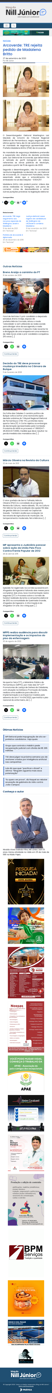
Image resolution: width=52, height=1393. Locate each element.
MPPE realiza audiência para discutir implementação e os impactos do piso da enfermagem (25, 635)
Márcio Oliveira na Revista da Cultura (26, 460)
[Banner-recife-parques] (26, 925)
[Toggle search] (13, 25)
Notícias (7, 40)
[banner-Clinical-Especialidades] (26, 1026)
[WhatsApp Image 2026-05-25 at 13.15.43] (26, 972)
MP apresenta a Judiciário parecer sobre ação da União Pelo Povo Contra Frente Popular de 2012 (24, 547)
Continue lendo (10, 354)
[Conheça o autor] (26, 822)
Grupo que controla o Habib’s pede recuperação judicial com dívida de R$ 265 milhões (26, 748)
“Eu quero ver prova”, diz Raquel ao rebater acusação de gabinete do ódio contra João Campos (26, 782)
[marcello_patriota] (26, 1355)
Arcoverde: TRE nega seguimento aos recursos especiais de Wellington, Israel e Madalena (12, 221)
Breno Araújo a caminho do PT (21, 272)
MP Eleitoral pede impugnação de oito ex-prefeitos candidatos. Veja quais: (25, 738)
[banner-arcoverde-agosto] (26, 249)
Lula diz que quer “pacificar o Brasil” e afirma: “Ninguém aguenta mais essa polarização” (23, 771)
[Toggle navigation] (7, 25)
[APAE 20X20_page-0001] (26, 1073)
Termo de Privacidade (26, 1386)
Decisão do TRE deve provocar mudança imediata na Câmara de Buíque (24, 366)
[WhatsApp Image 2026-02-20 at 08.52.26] (26, 881)
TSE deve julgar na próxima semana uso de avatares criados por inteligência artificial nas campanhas (26, 759)
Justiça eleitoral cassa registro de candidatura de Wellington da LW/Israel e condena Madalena (36, 221)
